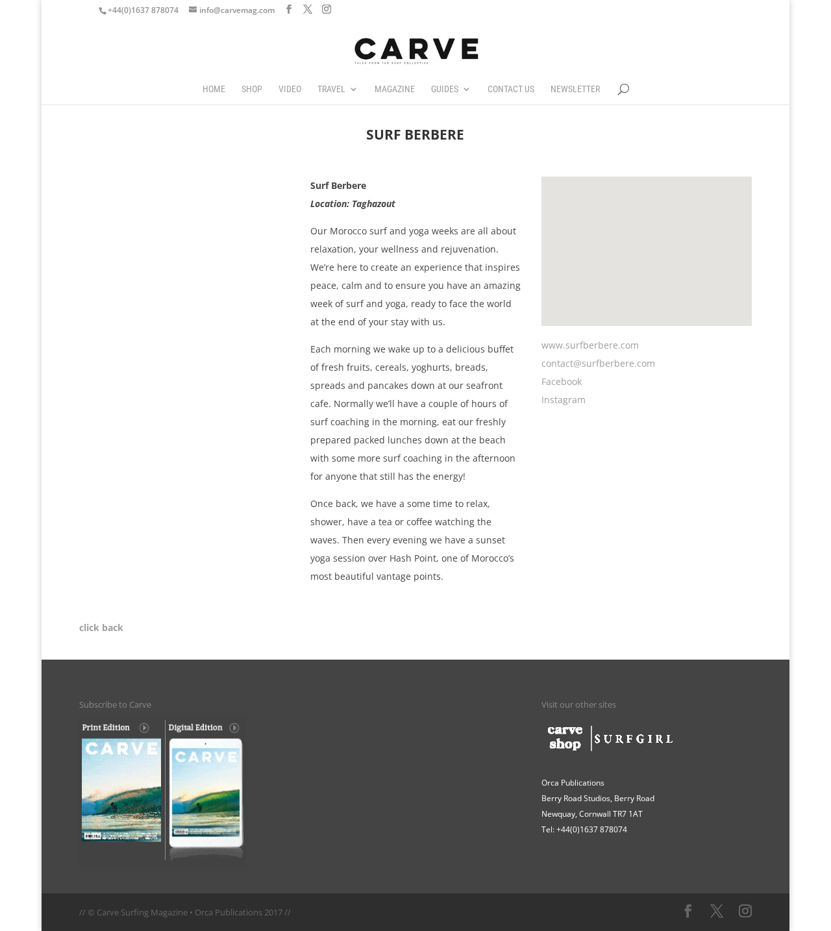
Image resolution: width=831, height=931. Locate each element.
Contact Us (511, 89)
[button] (594, 257)
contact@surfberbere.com (598, 363)
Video (290, 89)
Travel (331, 89)
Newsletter (575, 89)
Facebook (561, 381)
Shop (252, 89)
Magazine (395, 89)
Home (214, 89)
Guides (444, 89)
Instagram (563, 399)
